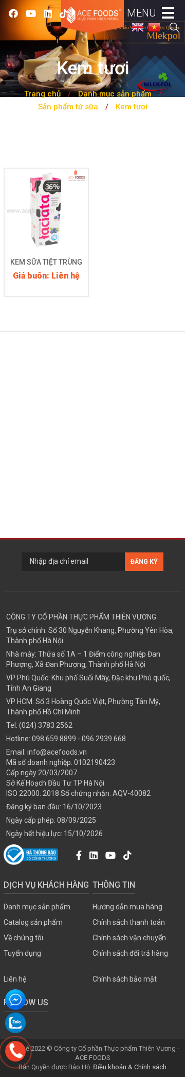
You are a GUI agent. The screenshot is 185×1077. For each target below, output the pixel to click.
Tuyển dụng (22, 953)
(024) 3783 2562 (45, 725)
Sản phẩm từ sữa (68, 106)
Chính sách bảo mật (124, 979)
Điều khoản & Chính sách (129, 1067)
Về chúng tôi (23, 938)
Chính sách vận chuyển (129, 938)
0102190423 (94, 762)
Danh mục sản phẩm (115, 94)
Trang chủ (42, 94)
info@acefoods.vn (57, 752)
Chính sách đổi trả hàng (130, 953)
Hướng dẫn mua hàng (127, 907)
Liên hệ (15, 979)
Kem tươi (131, 106)
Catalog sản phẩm (33, 922)
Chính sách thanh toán (128, 922)
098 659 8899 (54, 739)
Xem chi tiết (46, 228)
